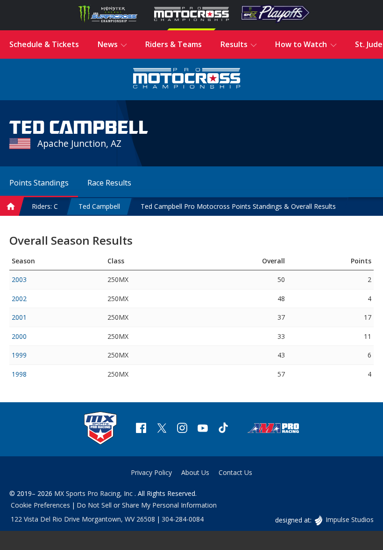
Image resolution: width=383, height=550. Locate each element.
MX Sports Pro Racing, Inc (94, 493)
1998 (19, 374)
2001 (19, 317)
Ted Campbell (99, 206)
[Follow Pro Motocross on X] (161, 429)
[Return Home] (187, 79)
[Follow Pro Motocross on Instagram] (182, 429)
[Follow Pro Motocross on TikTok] (223, 429)
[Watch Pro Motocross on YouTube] (202, 429)
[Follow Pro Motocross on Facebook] (141, 429)
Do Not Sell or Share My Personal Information (147, 505)
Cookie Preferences (40, 505)
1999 (19, 355)
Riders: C (45, 206)
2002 (19, 298)
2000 (19, 336)
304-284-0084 (183, 519)
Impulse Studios (349, 519)
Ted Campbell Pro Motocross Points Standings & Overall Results (238, 206)
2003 (19, 279)
